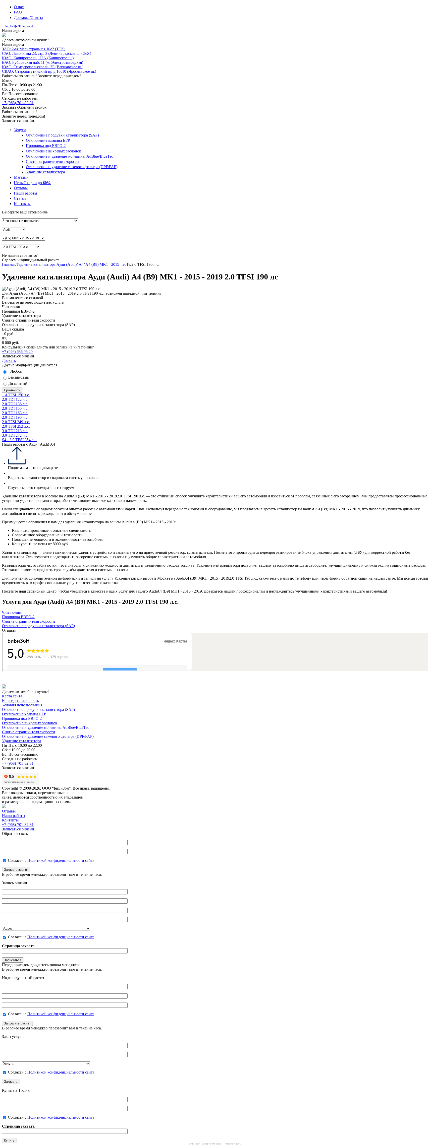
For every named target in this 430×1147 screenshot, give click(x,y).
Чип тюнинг (12, 612)
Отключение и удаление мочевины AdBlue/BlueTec (69, 156)
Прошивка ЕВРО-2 (18, 617)
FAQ (18, 12)
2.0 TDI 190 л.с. (15, 417)
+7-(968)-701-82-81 (18, 26)
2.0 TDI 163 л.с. (15, 413)
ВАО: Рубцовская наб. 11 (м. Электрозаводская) (42, 62)
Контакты (22, 204)
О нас (19, 7)
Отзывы (21, 188)
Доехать (9, 360)
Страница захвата (18, 946)
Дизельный (17, 383)
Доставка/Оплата (28, 17)
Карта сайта (12, 696)
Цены (32, 183)
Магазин (21, 177)
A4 (81, 264)
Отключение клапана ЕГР (48, 140)
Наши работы (25, 193)
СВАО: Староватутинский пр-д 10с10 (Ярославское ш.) (49, 71)
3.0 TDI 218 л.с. (15, 431)
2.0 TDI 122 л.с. (15, 399)
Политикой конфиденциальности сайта (60, 860)
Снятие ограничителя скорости (52, 161)
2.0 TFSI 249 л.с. (16, 422)
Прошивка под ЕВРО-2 (46, 145)
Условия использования (22, 705)
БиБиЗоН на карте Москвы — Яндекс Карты (215, 1143)
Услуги (20, 130)
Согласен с (51, 860)
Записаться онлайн (18, 829)
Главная (8, 264)
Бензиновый (18, 377)
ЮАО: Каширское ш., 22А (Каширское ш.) (38, 58)
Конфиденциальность (20, 700)
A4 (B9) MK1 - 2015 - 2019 (107, 264)
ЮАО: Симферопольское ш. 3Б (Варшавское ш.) (42, 67)
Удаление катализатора (45, 172)
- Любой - (16, 371)
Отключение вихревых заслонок (53, 151)
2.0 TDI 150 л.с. (15, 408)
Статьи (20, 198)
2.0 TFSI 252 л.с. (16, 426)
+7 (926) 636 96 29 (17, 351)
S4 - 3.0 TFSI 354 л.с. (19, 440)
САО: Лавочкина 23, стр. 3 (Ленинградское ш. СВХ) (46, 53)
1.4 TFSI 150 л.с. (16, 395)
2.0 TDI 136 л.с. (15, 404)
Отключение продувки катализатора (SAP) (62, 135)
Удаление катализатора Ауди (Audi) (46, 264)
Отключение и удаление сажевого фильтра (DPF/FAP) (71, 167)
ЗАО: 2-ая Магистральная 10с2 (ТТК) (33, 49)
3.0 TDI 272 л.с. (15, 435)
